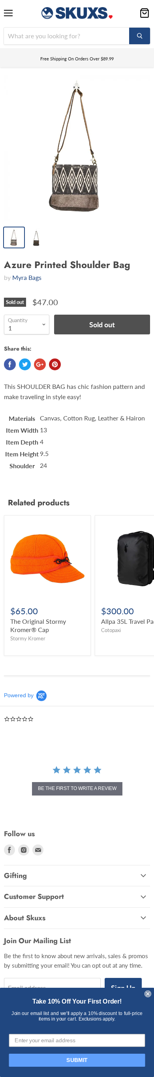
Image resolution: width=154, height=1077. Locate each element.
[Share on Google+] (40, 364)
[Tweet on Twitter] (25, 364)
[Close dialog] (148, 994)
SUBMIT (77, 1060)
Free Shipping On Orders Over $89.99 (77, 58)
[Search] (139, 36)
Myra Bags (26, 277)
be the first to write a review (77, 788)
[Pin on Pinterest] (55, 364)
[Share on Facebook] (10, 364)
